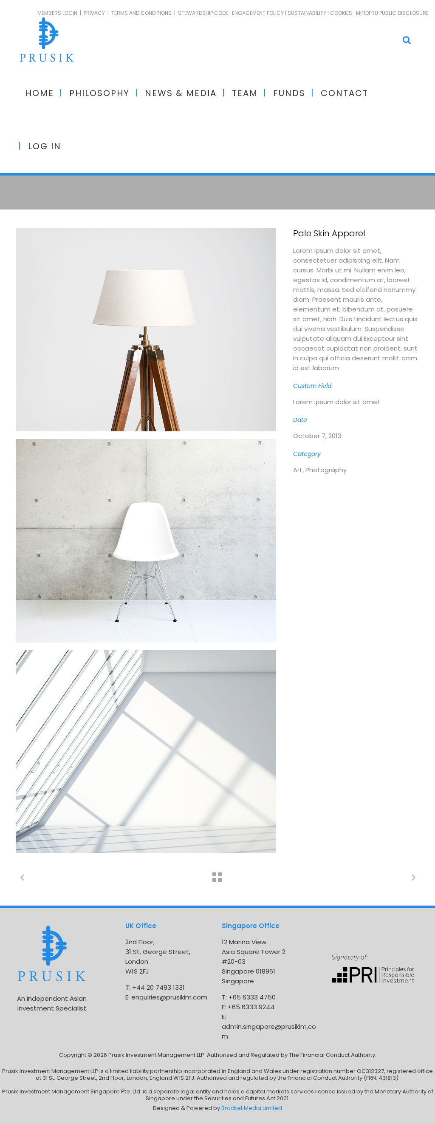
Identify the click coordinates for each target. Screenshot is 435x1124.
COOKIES (341, 13)
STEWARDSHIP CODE (203, 13)
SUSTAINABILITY (307, 13)
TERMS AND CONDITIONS (141, 13)
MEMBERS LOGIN (57, 13)
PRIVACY (94, 13)
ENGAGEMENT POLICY (258, 13)
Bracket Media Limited (251, 1108)
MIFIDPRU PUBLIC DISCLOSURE (392, 13)
